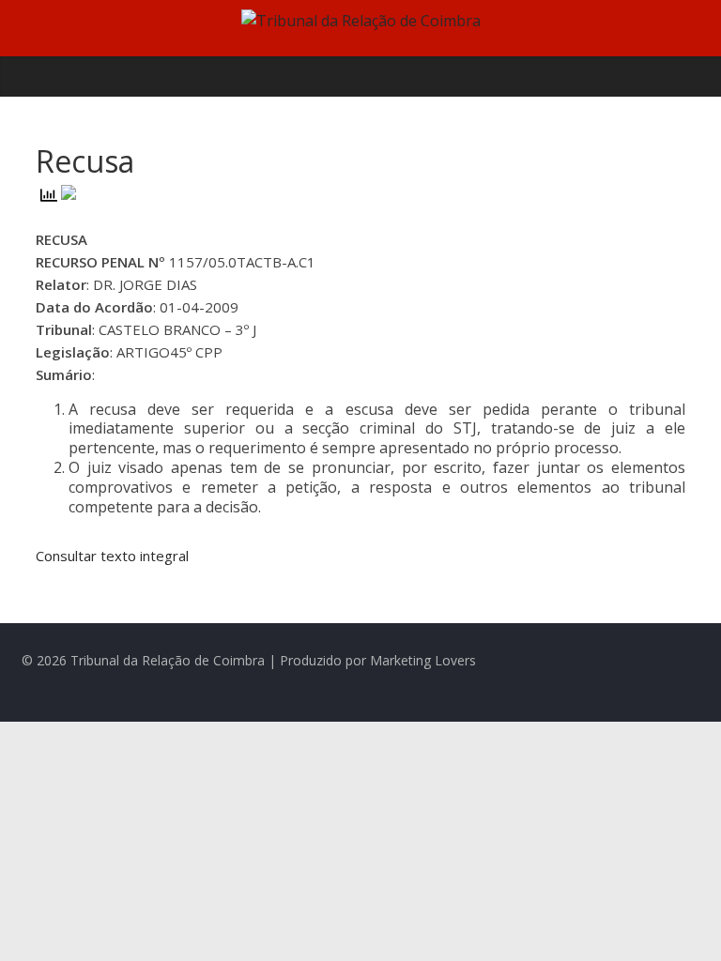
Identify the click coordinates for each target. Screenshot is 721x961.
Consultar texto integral (112, 555)
